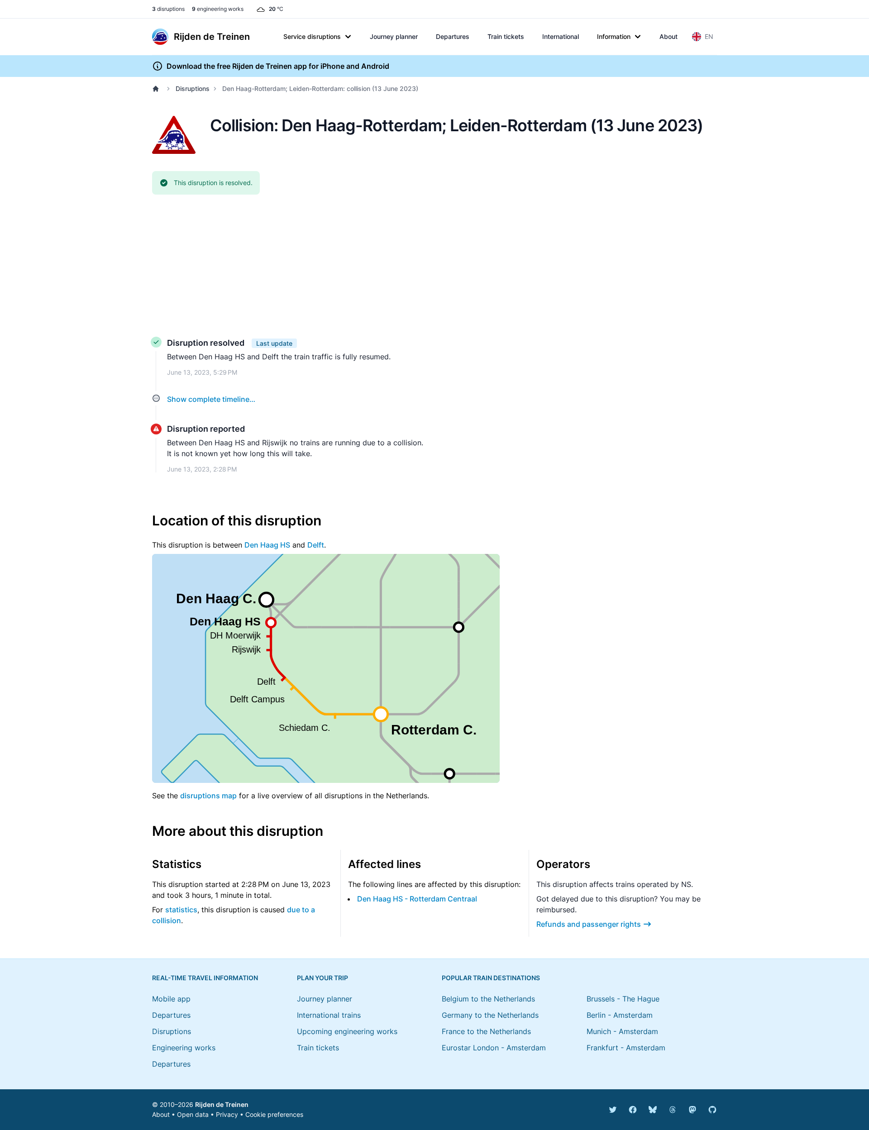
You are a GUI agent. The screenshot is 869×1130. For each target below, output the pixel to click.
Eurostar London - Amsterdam (494, 1047)
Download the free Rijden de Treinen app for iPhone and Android (278, 66)
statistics (181, 909)
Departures (452, 36)
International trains (329, 1015)
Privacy (227, 1114)
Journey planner (394, 36)
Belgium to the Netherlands (488, 998)
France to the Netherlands (486, 1031)
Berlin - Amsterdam (620, 1015)
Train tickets (505, 36)
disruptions (168, 8)
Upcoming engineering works (347, 1031)
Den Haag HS (267, 544)
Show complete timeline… (211, 399)
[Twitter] (612, 1109)
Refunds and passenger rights (588, 924)
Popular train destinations (491, 978)
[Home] (157, 88)
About (668, 36)
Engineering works (183, 1047)
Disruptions (193, 88)
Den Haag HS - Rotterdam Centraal (417, 898)
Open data (193, 1114)
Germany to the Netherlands (490, 1015)
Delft (315, 544)
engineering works (218, 8)
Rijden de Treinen (221, 1104)
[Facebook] (632, 1109)
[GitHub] (712, 1109)
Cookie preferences (274, 1114)
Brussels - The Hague (623, 998)
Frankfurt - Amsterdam (626, 1047)
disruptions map (208, 795)
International (560, 36)
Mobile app (171, 998)
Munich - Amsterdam (622, 1031)
